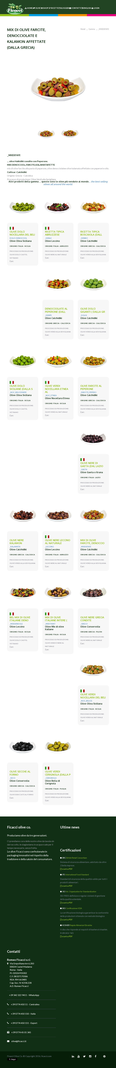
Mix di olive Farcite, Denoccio (92, 542)
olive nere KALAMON (17, 542)
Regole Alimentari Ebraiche (81, 925)
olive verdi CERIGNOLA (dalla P (58, 773)
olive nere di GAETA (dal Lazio (91, 465)
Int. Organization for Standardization (81, 891)
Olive (38, 8)
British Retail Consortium (76, 858)
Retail (83, 29)
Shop (45, 8)
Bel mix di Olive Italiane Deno (20, 619)
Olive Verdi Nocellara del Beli (93, 696)
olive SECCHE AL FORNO (20, 773)
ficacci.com (46, 1056)
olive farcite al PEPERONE (91, 387)
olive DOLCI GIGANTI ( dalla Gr (92, 310)
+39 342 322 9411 (18, 995)
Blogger (64, 8)
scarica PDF (67, 869)
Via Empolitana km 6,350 (22, 963)
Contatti (76, 8)
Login (96, 8)
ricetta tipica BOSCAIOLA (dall (91, 233)
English (87, 8)
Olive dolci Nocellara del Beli (22, 233)
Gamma (92, 29)
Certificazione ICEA (74, 908)
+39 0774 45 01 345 (21, 1032)
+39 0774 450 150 (20, 1013)
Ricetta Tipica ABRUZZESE (54, 233)
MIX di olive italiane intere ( (56, 619)
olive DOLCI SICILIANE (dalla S (21, 387)
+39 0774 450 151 (20, 1023)
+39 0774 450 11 (19, 1004)
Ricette (55, 8)
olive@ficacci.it (18, 1041)
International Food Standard (77, 874)
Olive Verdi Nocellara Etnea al (56, 388)
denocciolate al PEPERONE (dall (56, 310)
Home (30, 8)
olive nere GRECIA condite (92, 619)
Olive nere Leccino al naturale (57, 542)
